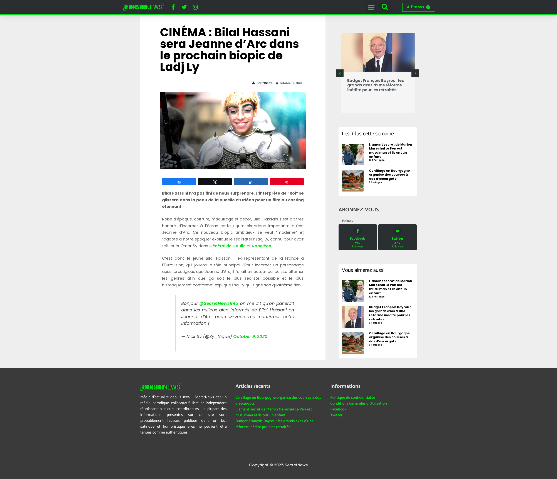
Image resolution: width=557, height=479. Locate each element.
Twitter (336, 415)
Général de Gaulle (227, 246)
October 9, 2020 (250, 336)
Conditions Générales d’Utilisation (358, 403)
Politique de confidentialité (352, 397)
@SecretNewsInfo (218, 303)
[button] (371, 7)
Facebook (338, 409)
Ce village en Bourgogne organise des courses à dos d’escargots (278, 400)
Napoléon (261, 246)
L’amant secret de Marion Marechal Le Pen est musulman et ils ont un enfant (273, 412)
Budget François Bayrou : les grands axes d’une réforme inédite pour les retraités (375, 85)
